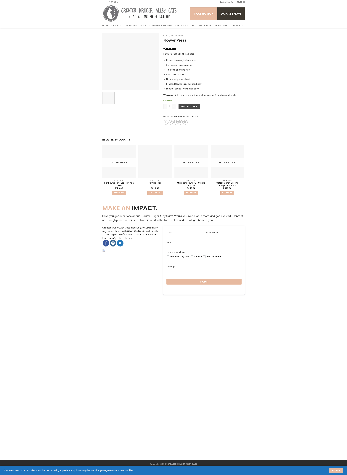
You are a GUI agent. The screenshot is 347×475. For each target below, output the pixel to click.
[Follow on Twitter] (112, 2)
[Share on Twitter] (170, 122)
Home (165, 35)
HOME (105, 25)
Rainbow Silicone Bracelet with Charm (119, 184)
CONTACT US (236, 25)
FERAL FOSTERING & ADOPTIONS (156, 25)
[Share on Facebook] (166, 122)
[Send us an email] (115, 2)
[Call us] (117, 2)
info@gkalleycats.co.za (121, 238)
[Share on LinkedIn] (185, 122)
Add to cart (189, 106)
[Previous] (102, 172)
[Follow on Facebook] (107, 2)
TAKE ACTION (204, 25)
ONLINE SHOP (220, 25)
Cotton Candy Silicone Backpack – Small (227, 184)
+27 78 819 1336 (148, 234)
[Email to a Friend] (175, 122)
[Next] (244, 172)
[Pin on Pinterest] (180, 122)
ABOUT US (116, 25)
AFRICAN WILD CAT (184, 25)
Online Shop (177, 35)
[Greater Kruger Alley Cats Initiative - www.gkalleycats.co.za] (139, 13)
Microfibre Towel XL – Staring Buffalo (191, 184)
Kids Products (192, 116)
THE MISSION (130, 25)
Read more (119, 193)
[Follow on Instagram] (109, 2)
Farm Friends (155, 183)
